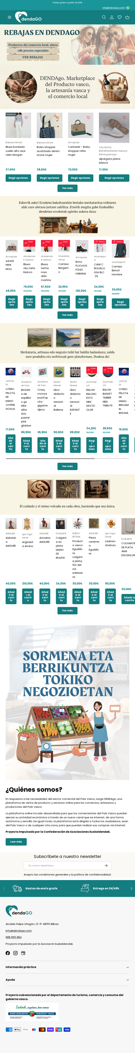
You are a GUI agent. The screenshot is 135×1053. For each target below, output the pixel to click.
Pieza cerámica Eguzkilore (94, 545)
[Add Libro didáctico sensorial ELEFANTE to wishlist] (76, 371)
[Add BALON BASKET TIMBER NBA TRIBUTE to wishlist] (108, 371)
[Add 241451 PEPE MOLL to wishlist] (13, 245)
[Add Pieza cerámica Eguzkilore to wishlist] (94, 523)
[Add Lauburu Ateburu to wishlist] (111, 523)
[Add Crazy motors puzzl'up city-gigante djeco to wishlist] (43, 371)
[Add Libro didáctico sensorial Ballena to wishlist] (59, 371)
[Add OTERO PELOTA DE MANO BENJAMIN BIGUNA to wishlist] (124, 371)
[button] (127, 17)
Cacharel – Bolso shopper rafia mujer (79, 151)
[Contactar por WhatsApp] (128, 7)
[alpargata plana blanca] (114, 128)
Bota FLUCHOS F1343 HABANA (81, 268)
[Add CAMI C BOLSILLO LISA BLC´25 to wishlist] (101, 245)
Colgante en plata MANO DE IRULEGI (61, 547)
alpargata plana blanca (109, 161)
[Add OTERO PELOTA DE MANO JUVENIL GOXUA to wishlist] (10, 371)
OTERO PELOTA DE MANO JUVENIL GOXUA (10, 399)
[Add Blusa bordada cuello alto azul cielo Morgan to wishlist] (26, 117)
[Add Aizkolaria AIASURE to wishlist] (11, 523)
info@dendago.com (113, 7)
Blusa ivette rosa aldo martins (46, 272)
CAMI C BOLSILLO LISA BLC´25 (99, 270)
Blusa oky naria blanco (29, 268)
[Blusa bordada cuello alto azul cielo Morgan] (18, 125)
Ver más (67, 188)
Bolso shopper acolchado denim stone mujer (48, 151)
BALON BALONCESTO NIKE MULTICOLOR (91, 400)
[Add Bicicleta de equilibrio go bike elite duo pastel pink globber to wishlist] (27, 371)
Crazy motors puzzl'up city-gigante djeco (42, 399)
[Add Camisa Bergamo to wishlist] (65, 245)
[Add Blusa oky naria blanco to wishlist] (30, 245)
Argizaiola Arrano (27, 544)
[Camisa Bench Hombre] (120, 249)
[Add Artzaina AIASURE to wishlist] (45, 523)
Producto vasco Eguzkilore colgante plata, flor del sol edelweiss (77, 559)
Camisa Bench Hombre (117, 270)
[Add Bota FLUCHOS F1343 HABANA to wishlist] (83, 245)
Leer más (16, 841)
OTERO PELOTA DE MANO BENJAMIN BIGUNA (124, 401)
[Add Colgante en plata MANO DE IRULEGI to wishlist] (62, 523)
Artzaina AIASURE (44, 540)
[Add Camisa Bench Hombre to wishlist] (124, 245)
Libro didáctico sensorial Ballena (59, 400)
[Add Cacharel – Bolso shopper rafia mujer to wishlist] (88, 117)
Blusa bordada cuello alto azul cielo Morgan (15, 151)
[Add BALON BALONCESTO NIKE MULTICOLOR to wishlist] (92, 371)
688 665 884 (14, 937)
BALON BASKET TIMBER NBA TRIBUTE (107, 397)
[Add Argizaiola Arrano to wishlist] (29, 523)
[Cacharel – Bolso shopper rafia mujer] (81, 125)
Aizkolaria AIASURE (11, 542)
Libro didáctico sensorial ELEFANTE (75, 401)
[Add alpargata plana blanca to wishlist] (124, 117)
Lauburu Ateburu (110, 543)
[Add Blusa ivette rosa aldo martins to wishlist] (48, 245)
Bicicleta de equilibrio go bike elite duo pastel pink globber (26, 407)
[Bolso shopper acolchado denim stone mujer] (49, 125)
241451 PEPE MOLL (10, 265)
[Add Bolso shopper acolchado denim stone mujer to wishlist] (57, 117)
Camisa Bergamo (63, 268)
